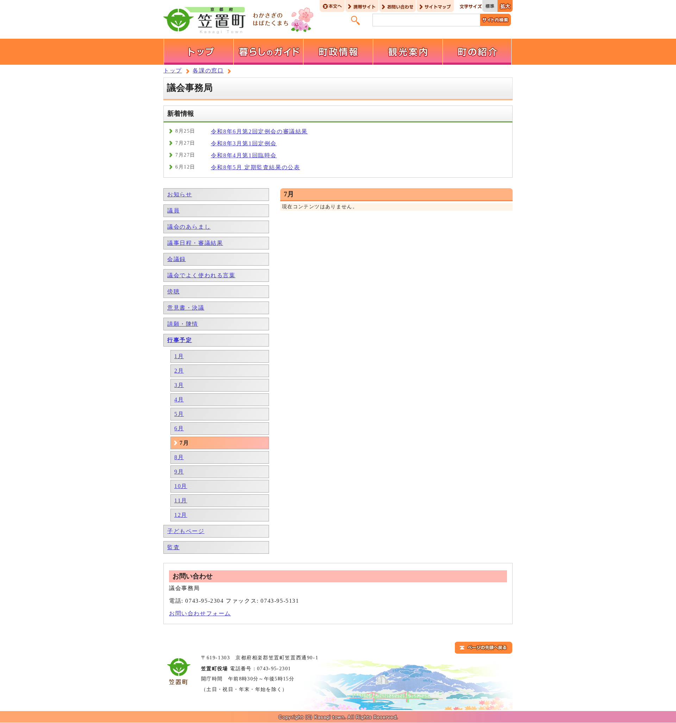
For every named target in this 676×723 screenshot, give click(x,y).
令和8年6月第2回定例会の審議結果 (259, 131)
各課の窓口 (208, 71)
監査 (173, 547)
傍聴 (173, 291)
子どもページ (186, 531)
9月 (179, 472)
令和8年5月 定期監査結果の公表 (255, 167)
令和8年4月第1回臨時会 (244, 155)
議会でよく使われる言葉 (201, 275)
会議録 (176, 259)
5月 (179, 414)
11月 (180, 500)
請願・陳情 (182, 324)
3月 (179, 385)
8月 (179, 457)
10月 (180, 486)
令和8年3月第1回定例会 (244, 143)
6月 (179, 428)
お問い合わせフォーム (200, 613)
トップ (172, 71)
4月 (179, 399)
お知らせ (179, 194)
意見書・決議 (186, 308)
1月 (179, 356)
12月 (180, 515)
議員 (173, 211)
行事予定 (179, 340)
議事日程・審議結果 (195, 243)
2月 (179, 371)
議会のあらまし (189, 227)
